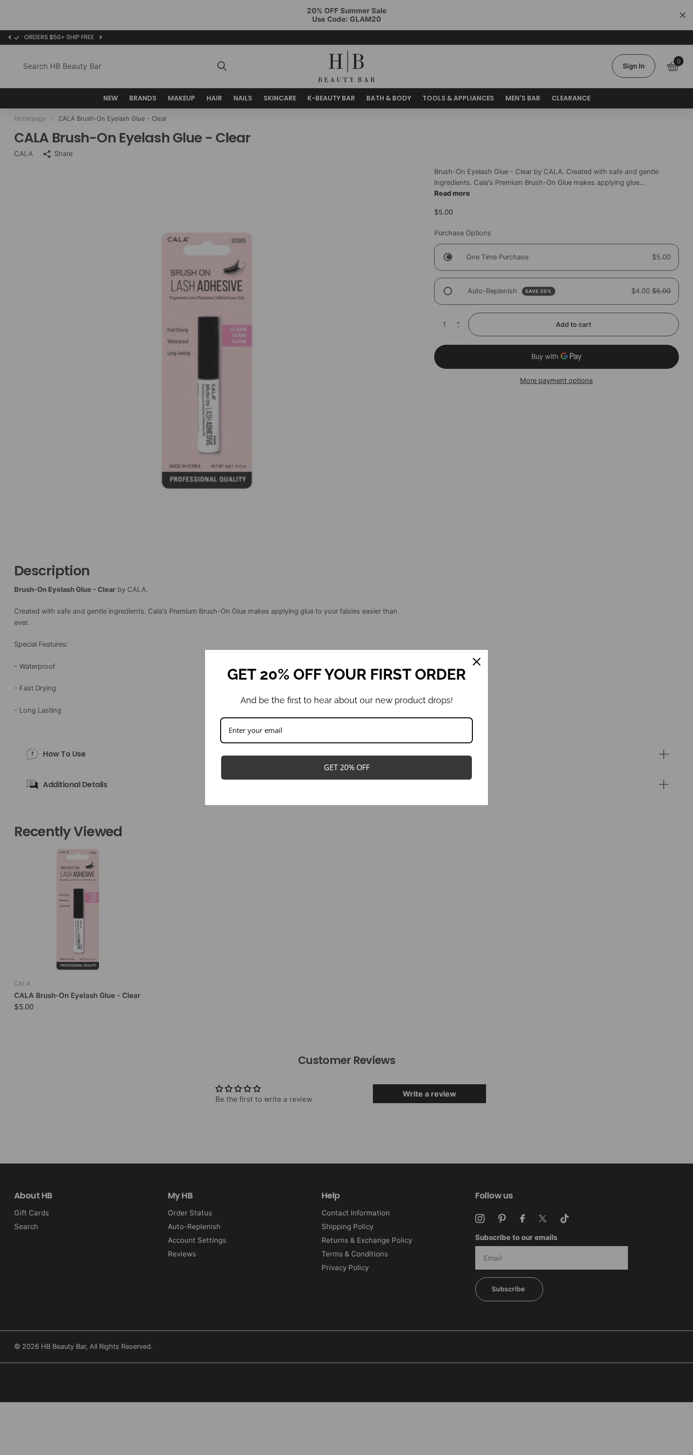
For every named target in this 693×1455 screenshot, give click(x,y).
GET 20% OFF (347, 767)
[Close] (476, 661)
